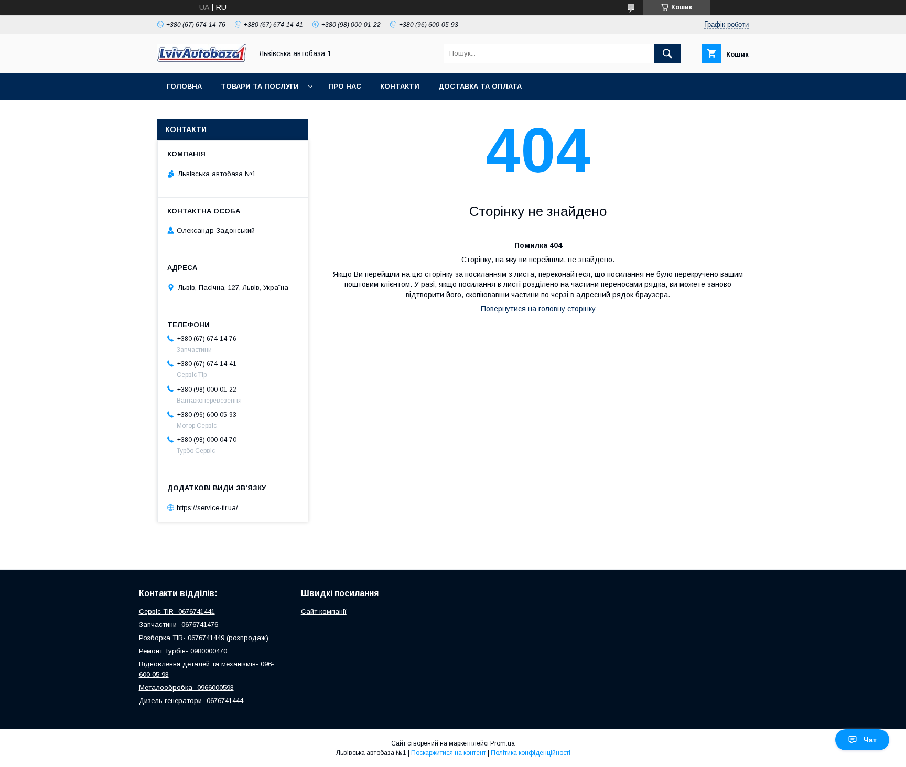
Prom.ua (502, 743)
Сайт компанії (324, 611)
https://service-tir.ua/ (207, 508)
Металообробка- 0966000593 (186, 688)
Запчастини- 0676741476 (178, 625)
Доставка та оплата (480, 86)
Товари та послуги (260, 86)
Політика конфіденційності (530, 753)
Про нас (344, 86)
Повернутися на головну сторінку (538, 309)
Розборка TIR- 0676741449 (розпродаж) (203, 638)
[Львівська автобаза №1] (201, 59)
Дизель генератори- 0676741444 (191, 701)
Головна (184, 86)
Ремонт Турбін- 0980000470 (183, 651)
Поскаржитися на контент (448, 753)
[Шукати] (667, 53)
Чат (870, 740)
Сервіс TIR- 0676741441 (177, 611)
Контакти (399, 86)
